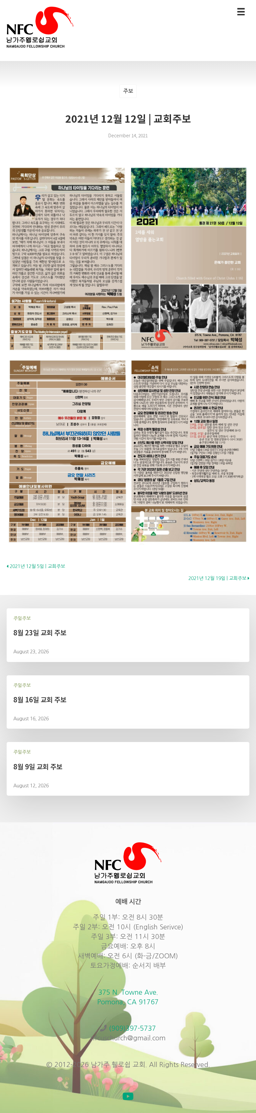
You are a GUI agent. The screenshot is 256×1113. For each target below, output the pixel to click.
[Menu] (241, 11)
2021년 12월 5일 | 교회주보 (36, 566)
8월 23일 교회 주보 (39, 632)
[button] (128, 1096)
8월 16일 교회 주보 (39, 699)
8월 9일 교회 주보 (37, 766)
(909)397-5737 (132, 1028)
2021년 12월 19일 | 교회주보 (218, 578)
